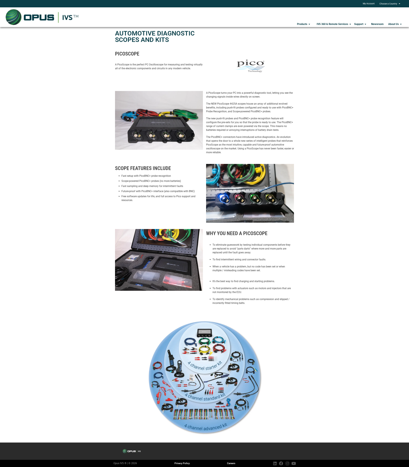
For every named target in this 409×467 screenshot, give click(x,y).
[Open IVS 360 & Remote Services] (350, 24)
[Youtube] (294, 463)
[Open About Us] (401, 24)
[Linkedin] (275, 463)
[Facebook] (281, 463)
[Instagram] (287, 463)
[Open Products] (309, 24)
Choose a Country (388, 3)
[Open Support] (365, 24)
